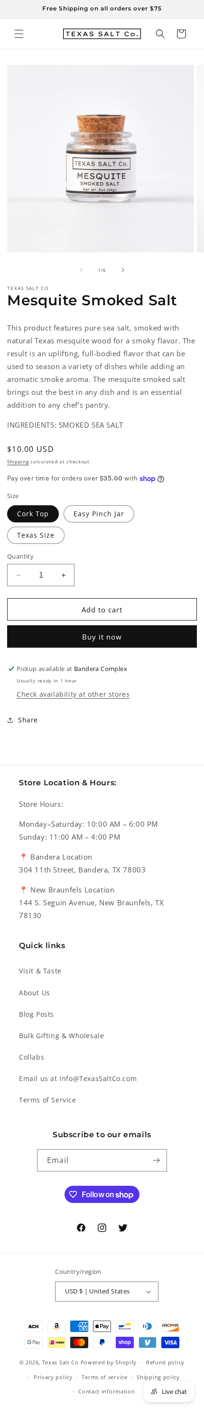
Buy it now (102, 636)
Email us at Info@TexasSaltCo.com (78, 1078)
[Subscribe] (156, 1160)
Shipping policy (158, 1377)
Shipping (18, 461)
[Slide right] (122, 270)
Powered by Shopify (109, 1362)
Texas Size (36, 535)
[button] (19, 33)
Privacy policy (53, 1377)
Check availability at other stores (73, 694)
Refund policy (165, 1362)
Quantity (20, 556)
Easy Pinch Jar (99, 513)
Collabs (31, 1057)
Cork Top (33, 513)
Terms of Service (47, 1099)
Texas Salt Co (60, 1362)
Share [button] (28, 719)
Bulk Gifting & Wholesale (61, 1035)
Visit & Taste (40, 970)
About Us (34, 992)
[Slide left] (81, 270)
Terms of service (104, 1377)
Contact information (106, 1391)
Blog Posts (36, 1014)
